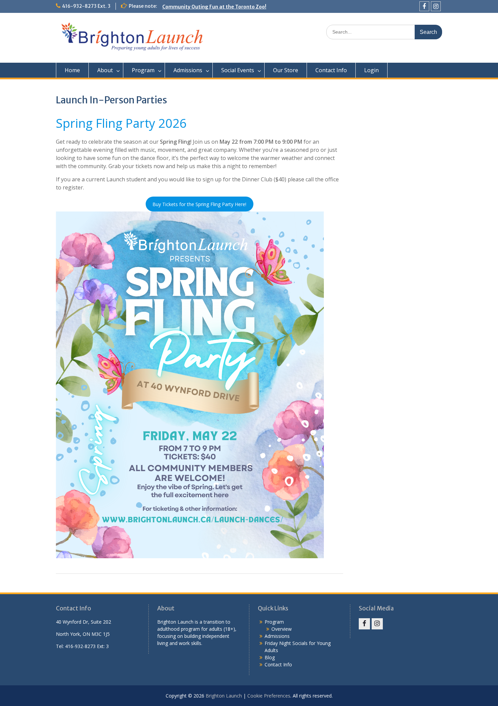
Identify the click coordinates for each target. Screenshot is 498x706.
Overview (281, 629)
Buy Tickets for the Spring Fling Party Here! (199, 204)
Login (371, 70)
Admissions (187, 70)
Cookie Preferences (268, 695)
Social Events (237, 70)
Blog (270, 657)
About (105, 70)
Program (143, 70)
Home (72, 70)
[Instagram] (436, 6)
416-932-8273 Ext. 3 (86, 6)
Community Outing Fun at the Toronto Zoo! (214, 6)
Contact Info (331, 70)
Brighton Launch (224, 695)
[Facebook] (424, 6)
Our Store (285, 70)
